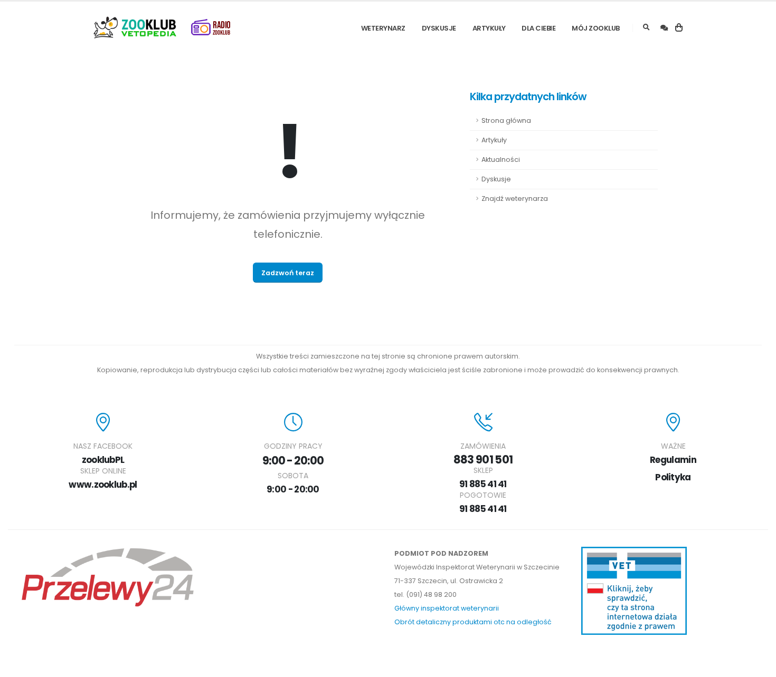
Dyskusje (439, 28)
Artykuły (489, 28)
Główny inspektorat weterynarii (446, 608)
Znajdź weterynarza (514, 198)
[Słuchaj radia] (210, 27)
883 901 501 (483, 459)
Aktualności (500, 159)
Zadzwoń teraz (287, 272)
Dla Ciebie (538, 28)
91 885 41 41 (483, 484)
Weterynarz (383, 28)
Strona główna (506, 120)
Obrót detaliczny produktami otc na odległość (473, 621)
